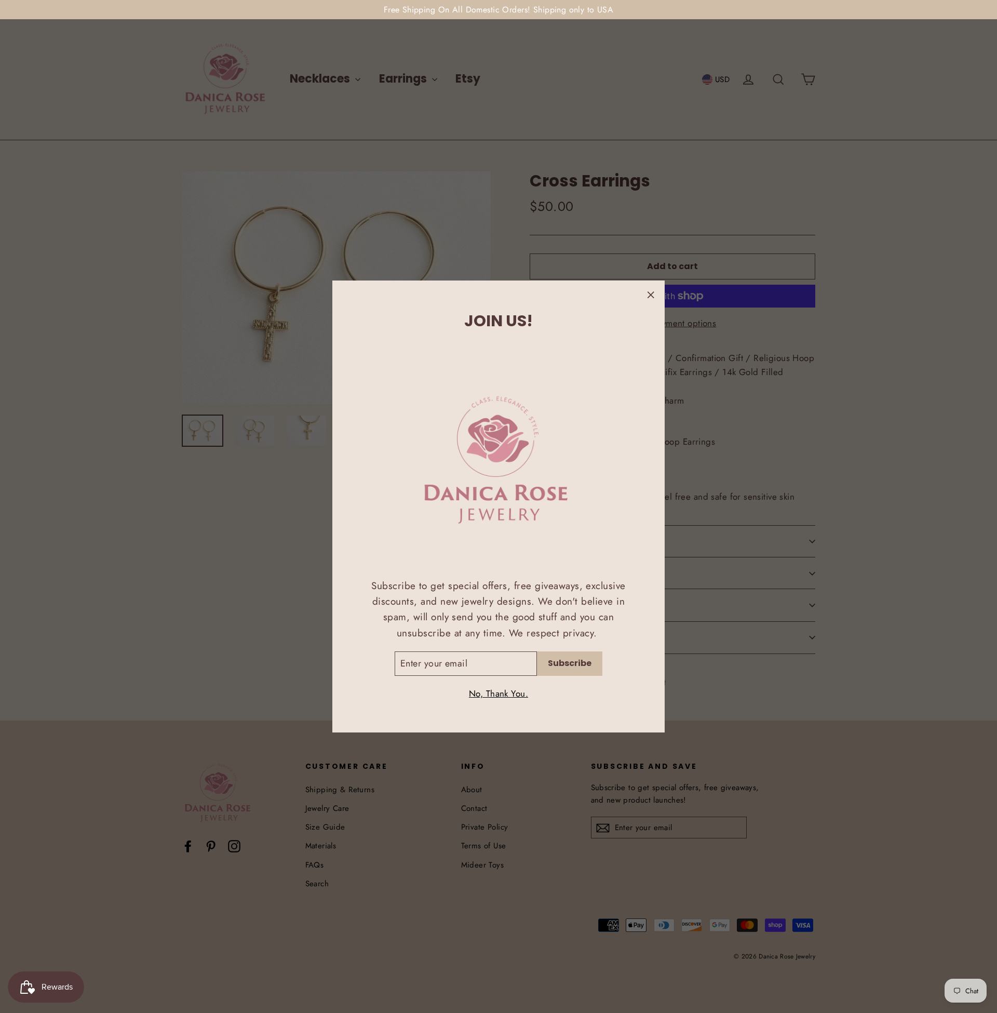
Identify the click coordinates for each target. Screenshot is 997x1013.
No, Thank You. (498, 693)
